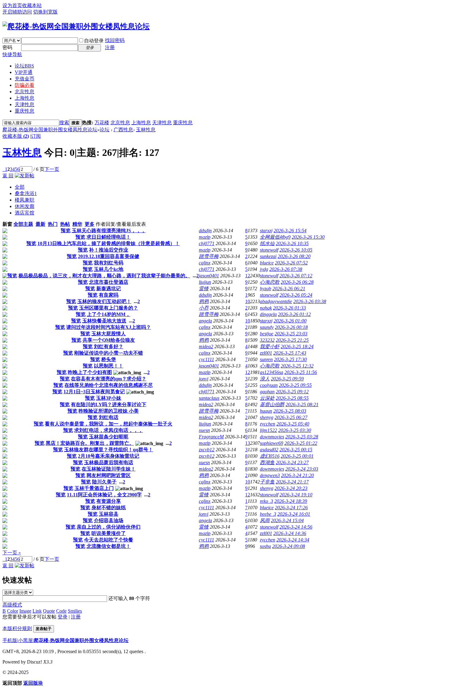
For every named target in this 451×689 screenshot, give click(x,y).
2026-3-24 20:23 (291, 488)
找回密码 (115, 40)
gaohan (267, 391)
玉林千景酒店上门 (94, 488)
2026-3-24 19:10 (295, 494)
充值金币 (24, 78)
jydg (264, 269)
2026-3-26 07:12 (295, 275)
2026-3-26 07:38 (285, 269)
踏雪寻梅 (208, 256)
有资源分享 (108, 501)
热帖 (65, 224)
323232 (267, 340)
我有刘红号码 (108, 262)
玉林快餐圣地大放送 (104, 320)
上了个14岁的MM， (108, 314)
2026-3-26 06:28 (297, 282)
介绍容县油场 (108, 520)
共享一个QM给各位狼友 (109, 340)
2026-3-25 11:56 (300, 372)
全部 (20, 187)
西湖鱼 (267, 462)
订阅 (36, 136)
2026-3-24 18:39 (290, 501)
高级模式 (12, 604)
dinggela (268, 314)
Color (12, 611)
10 (247, 301)
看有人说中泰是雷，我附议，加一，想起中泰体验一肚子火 (108, 423)
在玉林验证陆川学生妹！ (109, 469)
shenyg (266, 417)
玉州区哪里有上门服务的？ (108, 307)
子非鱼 (267, 481)
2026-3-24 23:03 (301, 469)
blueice (267, 262)
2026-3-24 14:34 (292, 539)
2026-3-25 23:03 (291, 333)
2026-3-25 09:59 (287, 378)
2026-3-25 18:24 (297, 346)
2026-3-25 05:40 (292, 423)
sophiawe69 (271, 443)
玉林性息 (146, 129)
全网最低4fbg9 (275, 237)
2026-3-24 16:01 (293, 514)
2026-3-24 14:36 (289, 533)
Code (61, 611)
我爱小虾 (269, 346)
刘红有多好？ (108, 346)
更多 (89, 224)
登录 (62, 616)
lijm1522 (268, 430)
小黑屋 (25, 640)
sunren (266, 359)
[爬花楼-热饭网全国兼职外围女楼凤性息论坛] (76, 26)
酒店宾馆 (24, 212)
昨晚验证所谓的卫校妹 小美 (109, 411)
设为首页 (12, 5)
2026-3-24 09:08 (288, 546)
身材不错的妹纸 (108, 507)
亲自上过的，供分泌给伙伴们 (109, 526)
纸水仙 (267, 243)
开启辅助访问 (17, 11)
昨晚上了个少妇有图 (90, 372)
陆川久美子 (104, 481)
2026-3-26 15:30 (308, 237)
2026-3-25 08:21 (302, 404)
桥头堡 (108, 359)
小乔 (204, 307)
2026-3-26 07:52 (291, 262)
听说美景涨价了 (108, 533)
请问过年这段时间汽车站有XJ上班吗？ (108, 327)
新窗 (7, 224)
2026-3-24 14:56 (295, 526)
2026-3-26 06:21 (288, 288)
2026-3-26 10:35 (292, 243)
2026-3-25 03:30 (294, 430)
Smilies (75, 611)
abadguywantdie (276, 301)
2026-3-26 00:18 (291, 327)
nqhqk (266, 307)
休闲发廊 (24, 206)
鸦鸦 (204, 301)
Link (37, 611)
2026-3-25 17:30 (290, 359)
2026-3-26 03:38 (309, 301)
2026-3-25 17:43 (289, 353)
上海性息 (24, 98)
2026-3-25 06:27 (291, 417)
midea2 (206, 346)
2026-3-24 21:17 (292, 481)
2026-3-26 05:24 (295, 295)
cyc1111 (206, 359)
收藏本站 (32, 5)
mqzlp (204, 237)
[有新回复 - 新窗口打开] (4, 231)
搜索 (64, 122)
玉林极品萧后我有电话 (108, 462)
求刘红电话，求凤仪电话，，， (108, 430)
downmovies (272, 436)
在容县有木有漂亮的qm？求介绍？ (108, 378)
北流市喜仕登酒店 (108, 282)
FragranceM (211, 436)
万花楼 (101, 122)
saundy (267, 327)
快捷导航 (12, 54)
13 (247, 443)
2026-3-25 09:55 (295, 385)
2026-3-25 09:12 (292, 391)
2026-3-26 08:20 (294, 256)
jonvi (203, 378)
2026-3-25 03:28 (301, 436)
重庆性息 (24, 111)
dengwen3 (270, 475)
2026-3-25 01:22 (300, 443)
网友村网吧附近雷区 (109, 475)
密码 (7, 47)
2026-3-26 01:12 (294, 314)
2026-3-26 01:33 (289, 307)
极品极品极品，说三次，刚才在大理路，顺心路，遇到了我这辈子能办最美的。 (104, 275)
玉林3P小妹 (108, 398)
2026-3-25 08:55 (292, 398)
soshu (265, 546)
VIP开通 (24, 72)
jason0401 (209, 275)
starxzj (266, 230)
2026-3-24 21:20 (297, 475)
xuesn (204, 430)
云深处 (267, 398)
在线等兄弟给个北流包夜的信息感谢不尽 (108, 385)
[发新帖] (24, 175)
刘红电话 (108, 417)
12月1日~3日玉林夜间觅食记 (94, 391)
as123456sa (271, 372)
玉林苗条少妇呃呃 (108, 436)
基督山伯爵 (272, 404)
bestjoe (266, 333)
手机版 (9, 640)
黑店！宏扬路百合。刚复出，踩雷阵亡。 (90, 443)
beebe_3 (268, 514)
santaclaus (209, 398)
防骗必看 (24, 85)
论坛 (24, 65)
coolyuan (269, 385)
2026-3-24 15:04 (287, 520)
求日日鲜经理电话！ (109, 237)
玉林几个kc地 (108, 269)
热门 (53, 224)
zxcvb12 (206, 449)
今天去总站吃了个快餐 (108, 539)
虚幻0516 (269, 456)
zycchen (267, 423)
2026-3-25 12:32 (297, 365)
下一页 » (11, 552)
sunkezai (268, 256)
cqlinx (204, 262)
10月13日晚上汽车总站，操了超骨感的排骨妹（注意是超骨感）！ (108, 243)
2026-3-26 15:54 (290, 230)
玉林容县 (108, 514)
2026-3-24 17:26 (291, 507)
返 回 (7, 175)
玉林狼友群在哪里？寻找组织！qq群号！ (108, 449)
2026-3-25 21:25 (292, 340)
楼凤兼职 (24, 199)
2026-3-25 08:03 (289, 411)
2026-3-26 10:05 (295, 249)
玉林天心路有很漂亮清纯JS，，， (109, 230)
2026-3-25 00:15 (295, 449)
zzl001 (266, 353)
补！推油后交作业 (108, 249)
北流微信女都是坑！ (109, 546)
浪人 (265, 378)
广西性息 (123, 129)
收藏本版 (15, 136)
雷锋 (204, 288)
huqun (266, 411)
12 (247, 275)
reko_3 (266, 501)
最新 (40, 224)
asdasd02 (269, 449)
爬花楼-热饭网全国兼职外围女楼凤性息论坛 (49, 129)
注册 (110, 47)
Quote (49, 611)
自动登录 (94, 40)
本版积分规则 (17, 628)
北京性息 (24, 91)
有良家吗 (108, 295)
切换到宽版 (45, 11)
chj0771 (206, 243)
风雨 (265, 520)
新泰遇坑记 (108, 288)
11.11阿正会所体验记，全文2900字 (104, 494)
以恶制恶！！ (108, 365)
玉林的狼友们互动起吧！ (104, 301)
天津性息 (24, 104)
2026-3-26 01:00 (290, 320)
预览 (66, 230)
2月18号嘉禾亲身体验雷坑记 (108, 456)
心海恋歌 (269, 282)
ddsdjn (205, 230)
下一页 (51, 169)
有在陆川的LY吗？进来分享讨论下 (108, 404)
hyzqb (265, 288)
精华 (77, 224)
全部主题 (23, 224)
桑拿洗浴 (26, 193)
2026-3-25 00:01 (297, 456)
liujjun (205, 282)
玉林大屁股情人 (108, 333)
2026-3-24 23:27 (292, 462)
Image (25, 611)
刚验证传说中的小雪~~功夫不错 (108, 353)
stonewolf (269, 249)
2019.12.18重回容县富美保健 (108, 256)
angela (205, 320)
